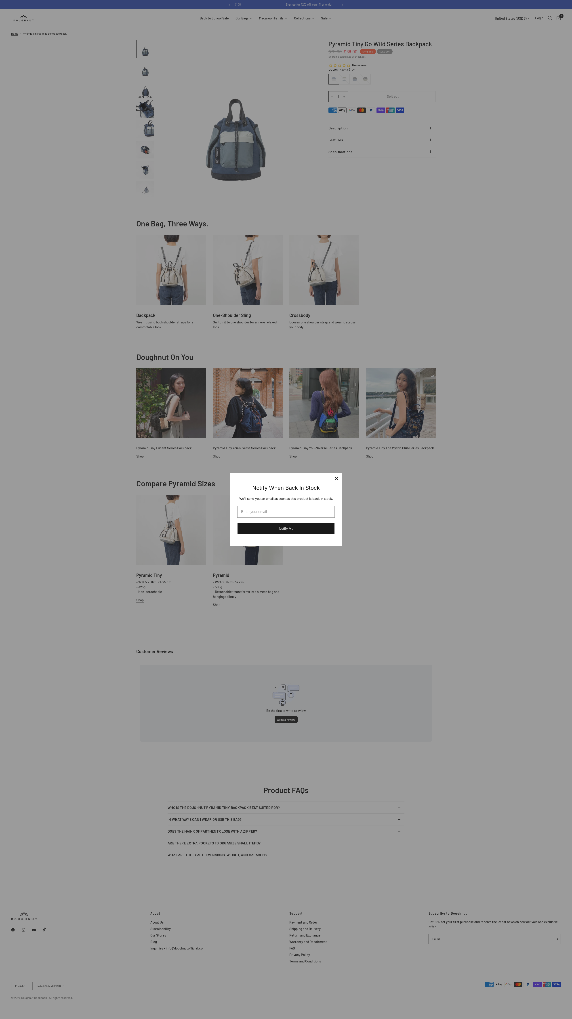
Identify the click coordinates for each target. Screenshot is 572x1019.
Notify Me (286, 528)
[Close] (336, 478)
